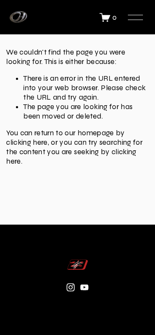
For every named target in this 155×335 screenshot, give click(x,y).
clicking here (26, 142)
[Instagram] (70, 287)
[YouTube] (84, 287)
